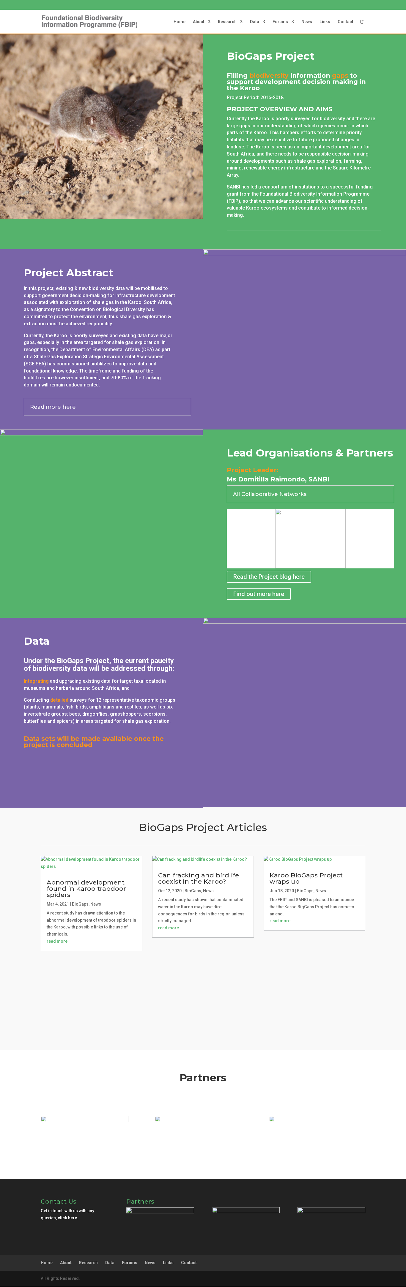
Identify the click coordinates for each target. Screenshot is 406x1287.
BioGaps (80, 904)
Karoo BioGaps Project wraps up (306, 878)
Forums (280, 22)
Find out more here (258, 593)
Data (254, 22)
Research (227, 22)
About (198, 22)
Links (325, 22)
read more (57, 941)
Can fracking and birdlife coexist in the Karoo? (198, 878)
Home (179, 22)
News (306, 22)
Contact (345, 22)
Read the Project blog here (269, 576)
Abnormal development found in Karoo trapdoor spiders (86, 888)
